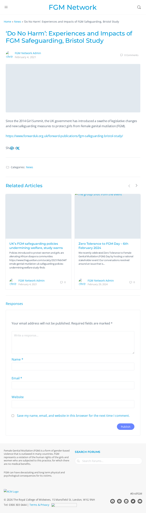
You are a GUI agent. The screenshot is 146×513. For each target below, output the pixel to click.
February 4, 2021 (25, 57)
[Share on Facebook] (12, 148)
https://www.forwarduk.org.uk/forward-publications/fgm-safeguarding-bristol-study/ (64, 136)
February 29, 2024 (98, 284)
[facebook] (112, 501)
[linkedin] (126, 501)
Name (17, 359)
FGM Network (73, 7)
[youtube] (140, 501)
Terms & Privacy (39, 505)
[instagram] (119, 501)
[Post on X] (18, 148)
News (17, 21)
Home (7, 21)
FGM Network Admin (28, 53)
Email (17, 378)
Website (18, 397)
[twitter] (133, 501)
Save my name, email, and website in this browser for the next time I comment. (73, 416)
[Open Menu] (6, 6)
